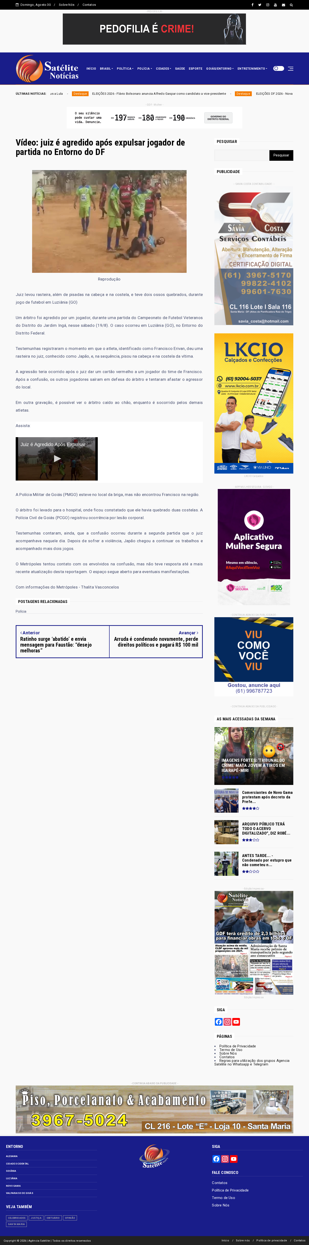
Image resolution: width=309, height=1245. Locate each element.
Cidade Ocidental (17, 1163)
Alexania (12, 1156)
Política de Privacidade (237, 1046)
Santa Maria (16, 1224)
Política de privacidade (271, 1240)
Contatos (89, 5)
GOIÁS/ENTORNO (219, 68)
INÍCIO (91, 68)
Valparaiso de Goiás (19, 1193)
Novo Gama (13, 1186)
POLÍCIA (143, 68)
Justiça (36, 1218)
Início (225, 1240)
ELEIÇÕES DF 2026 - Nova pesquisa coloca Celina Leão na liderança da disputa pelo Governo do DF (230, 93)
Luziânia (12, 1178)
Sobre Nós (66, 5)
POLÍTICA (124, 68)
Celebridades (17, 1218)
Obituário (53, 1218)
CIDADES (162, 68)
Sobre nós (243, 1240)
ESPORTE (195, 68)
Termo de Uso (230, 1050)
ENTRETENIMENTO (251, 68)
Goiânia (11, 1171)
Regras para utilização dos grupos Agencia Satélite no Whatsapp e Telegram (251, 1062)
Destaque (147, 93)
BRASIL (105, 68)
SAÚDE (180, 68)
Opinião (70, 1218)
